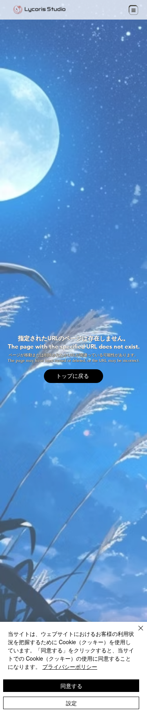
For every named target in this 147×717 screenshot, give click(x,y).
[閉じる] (136, 632)
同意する (71, 686)
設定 (71, 703)
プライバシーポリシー (69, 666)
